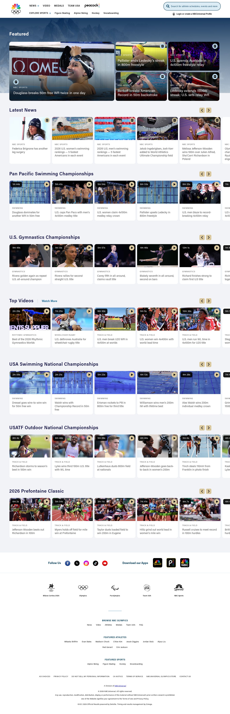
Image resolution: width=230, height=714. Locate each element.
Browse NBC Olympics (115, 588)
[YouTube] (105, 530)
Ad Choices (50, 644)
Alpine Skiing (93, 631)
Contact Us (179, 644)
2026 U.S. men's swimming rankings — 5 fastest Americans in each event (112, 152)
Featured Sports (115, 627)
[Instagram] (86, 530)
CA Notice (112, 644)
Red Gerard (107, 615)
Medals (119, 592)
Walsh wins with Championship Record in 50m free (72, 386)
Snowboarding (136, 631)
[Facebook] (67, 530)
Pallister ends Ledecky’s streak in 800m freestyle (141, 63)
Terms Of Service (128, 644)
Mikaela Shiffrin (71, 609)
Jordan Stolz (148, 609)
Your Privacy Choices (93, 644)
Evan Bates (87, 609)
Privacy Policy (66, 644)
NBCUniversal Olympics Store (155, 644)
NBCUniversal (120, 653)
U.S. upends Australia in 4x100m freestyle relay (188, 63)
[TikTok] (95, 530)
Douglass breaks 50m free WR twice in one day (49, 93)
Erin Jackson (122, 615)
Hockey (122, 631)
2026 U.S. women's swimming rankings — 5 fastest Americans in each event (72, 152)
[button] (34, 7)
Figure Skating (109, 631)
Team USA (130, 592)
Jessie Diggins (132, 609)
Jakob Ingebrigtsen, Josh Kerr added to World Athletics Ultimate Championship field (156, 152)
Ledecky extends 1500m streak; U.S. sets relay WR (189, 93)
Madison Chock (102, 609)
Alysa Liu (162, 609)
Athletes (108, 592)
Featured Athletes (115, 605)
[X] (77, 530)
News (89, 592)
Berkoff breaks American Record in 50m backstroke (138, 93)
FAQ (141, 592)
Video (98, 592)
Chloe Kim (117, 609)
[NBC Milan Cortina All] (19, 9)
